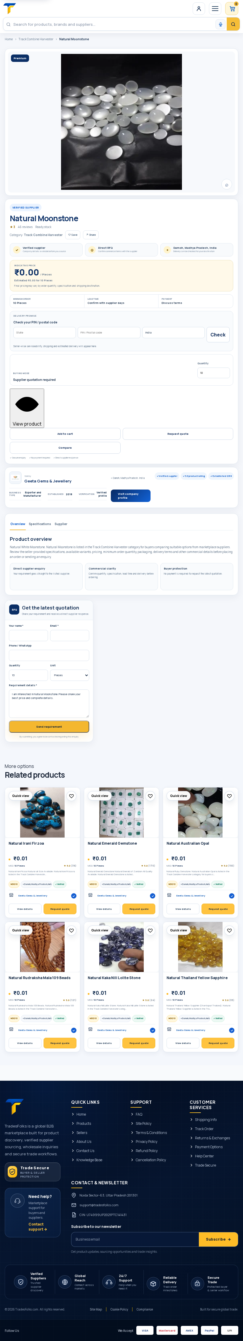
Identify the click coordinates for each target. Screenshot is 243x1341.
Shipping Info (206, 1119)
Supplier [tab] (61, 524)
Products (83, 1123)
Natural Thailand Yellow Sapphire (197, 977)
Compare (65, 448)
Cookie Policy (119, 1309)
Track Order (204, 1129)
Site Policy (143, 1123)
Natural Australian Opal (188, 843)
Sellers (81, 1132)
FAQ (139, 1114)
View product (27, 424)
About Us (83, 1142)
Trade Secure (205, 1165)
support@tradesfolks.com (99, 1205)
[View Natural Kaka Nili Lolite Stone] (121, 947)
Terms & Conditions (151, 1132)
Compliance (145, 1309)
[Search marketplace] (233, 24)
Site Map (96, 1309)
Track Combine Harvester (36, 39)
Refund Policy (147, 1150)
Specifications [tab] (40, 524)
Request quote (177, 434)
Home (9, 39)
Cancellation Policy (151, 1160)
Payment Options (209, 1147)
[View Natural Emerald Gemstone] (121, 812)
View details (25, 908)
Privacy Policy (146, 1142)
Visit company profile (128, 496)
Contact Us (85, 1150)
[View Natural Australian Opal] (200, 812)
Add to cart (65, 434)
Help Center (204, 1156)
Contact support (37, 1227)
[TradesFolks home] (9, 8)
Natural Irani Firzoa (26, 843)
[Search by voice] (220, 24)
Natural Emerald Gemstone (112, 843)
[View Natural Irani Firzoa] (42, 812)
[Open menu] (215, 8)
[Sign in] (199, 8)
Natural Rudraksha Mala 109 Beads (40, 977)
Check (218, 334)
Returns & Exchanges (212, 1138)
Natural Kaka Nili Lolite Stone (114, 977)
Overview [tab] (17, 524)
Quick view (20, 796)
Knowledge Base (89, 1160)
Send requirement (49, 727)
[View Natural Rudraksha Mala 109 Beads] (42, 947)
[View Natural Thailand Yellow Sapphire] (200, 947)
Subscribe (218, 1239)
